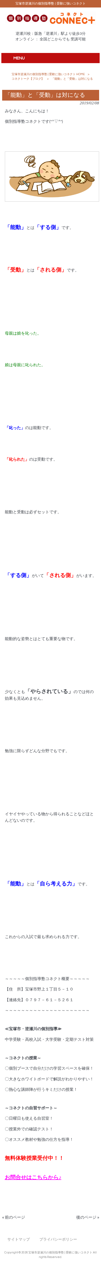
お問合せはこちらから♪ (33, 1177)
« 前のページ (13, 1217)
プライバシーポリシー (58, 1239)
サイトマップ (18, 1239)
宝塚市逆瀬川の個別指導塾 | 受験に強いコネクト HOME (48, 74)
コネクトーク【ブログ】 (28, 78)
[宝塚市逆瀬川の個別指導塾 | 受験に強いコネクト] (50, 24)
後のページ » (87, 1217)
